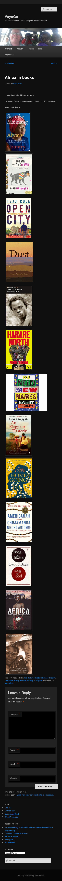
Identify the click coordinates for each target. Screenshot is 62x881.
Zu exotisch (10, 842)
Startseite (9, 48)
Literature (9, 680)
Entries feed (10, 810)
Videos (31, 48)
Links (40, 48)
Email (14, 764)
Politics (23, 680)
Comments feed (12, 813)
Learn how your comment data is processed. (35, 794)
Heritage (44, 677)
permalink (9, 683)
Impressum (9, 54)
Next (54, 63)
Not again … (10, 839)
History (52, 677)
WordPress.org (11, 816)
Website (13, 778)
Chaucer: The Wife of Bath (16, 833)
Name (14, 750)
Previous (9, 63)
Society (30, 680)
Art (25, 677)
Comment (15, 714)
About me (21, 48)
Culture (31, 677)
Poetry (16, 680)
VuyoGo (11, 16)
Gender (37, 677)
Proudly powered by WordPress (31, 875)
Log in (8, 807)
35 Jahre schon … (13, 836)
